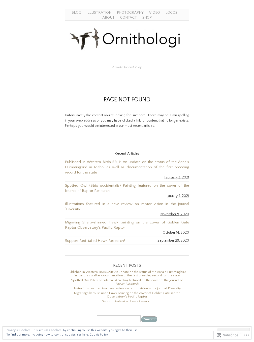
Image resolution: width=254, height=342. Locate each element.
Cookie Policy (99, 334)
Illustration (99, 12)
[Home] (127, 59)
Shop (147, 17)
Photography (130, 12)
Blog (76, 12)
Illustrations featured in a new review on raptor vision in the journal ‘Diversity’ (127, 206)
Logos (171, 12)
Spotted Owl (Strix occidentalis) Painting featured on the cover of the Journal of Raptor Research (127, 188)
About (108, 17)
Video (154, 12)
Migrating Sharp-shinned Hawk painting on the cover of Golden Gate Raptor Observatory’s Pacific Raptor (127, 225)
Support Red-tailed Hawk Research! (95, 241)
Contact (128, 17)
